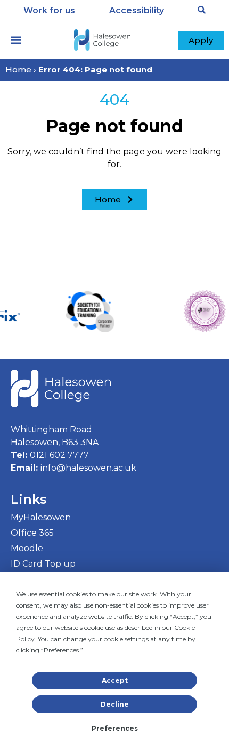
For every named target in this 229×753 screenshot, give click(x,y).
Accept (115, 680)
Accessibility (136, 10)
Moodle (27, 548)
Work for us (49, 10)
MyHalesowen (41, 517)
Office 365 (32, 533)
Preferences (115, 728)
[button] (16, 40)
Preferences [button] (61, 650)
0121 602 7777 (59, 455)
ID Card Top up (43, 564)
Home (18, 69)
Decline (115, 704)
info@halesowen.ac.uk (88, 468)
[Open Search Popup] (202, 10)
